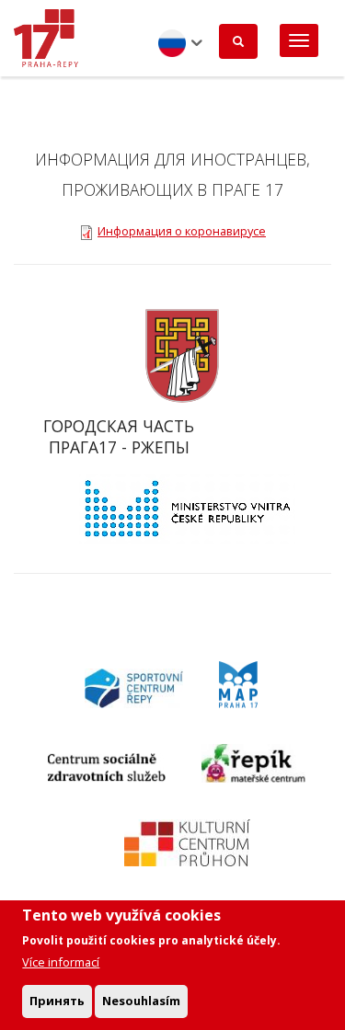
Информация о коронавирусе (182, 231)
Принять (57, 1000)
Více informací (60, 962)
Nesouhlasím (141, 1000)
